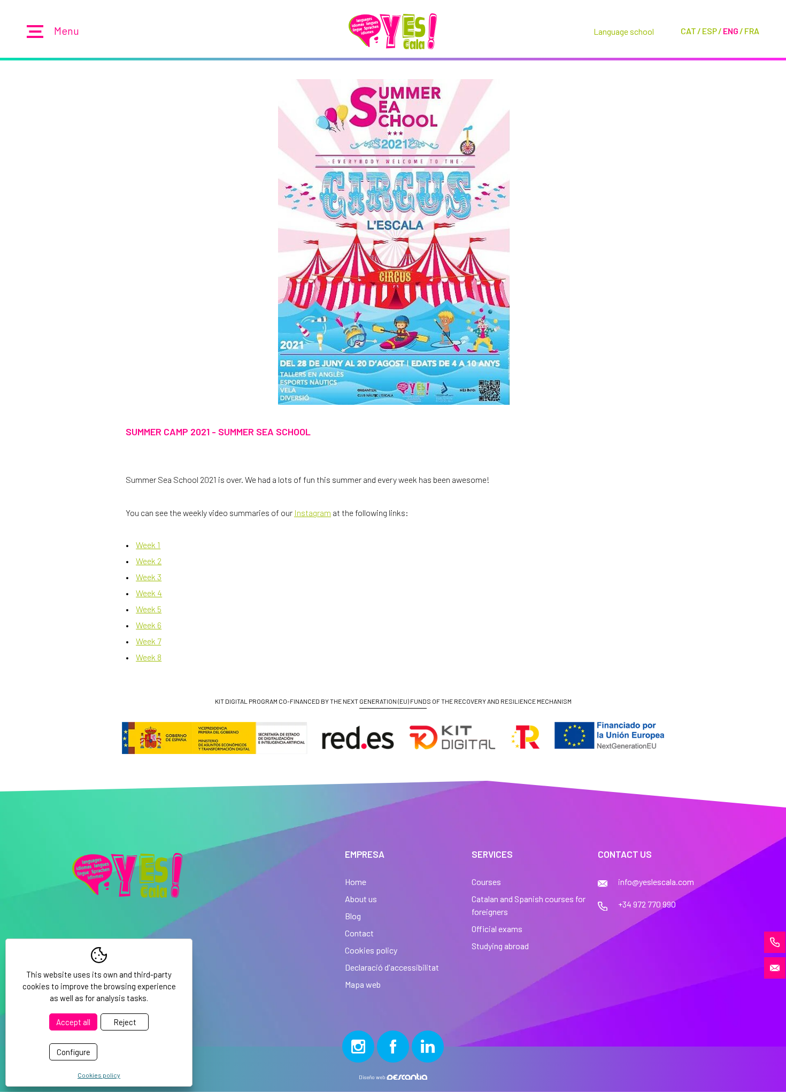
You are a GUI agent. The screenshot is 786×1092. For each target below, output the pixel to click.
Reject (124, 1022)
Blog (353, 916)
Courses (486, 881)
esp (709, 31)
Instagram (312, 512)
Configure (73, 1052)
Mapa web (363, 984)
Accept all (73, 1022)
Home (355, 881)
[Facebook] (393, 1047)
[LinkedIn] (428, 1047)
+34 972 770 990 (647, 904)
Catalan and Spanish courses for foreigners (528, 905)
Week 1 (148, 545)
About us (361, 899)
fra (751, 31)
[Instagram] (358, 1047)
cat (688, 31)
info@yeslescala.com (656, 881)
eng (730, 31)
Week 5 (148, 609)
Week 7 (148, 641)
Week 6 (148, 625)
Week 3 (148, 577)
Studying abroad (500, 946)
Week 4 (149, 593)
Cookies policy (371, 950)
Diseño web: (373, 1077)
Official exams (497, 929)
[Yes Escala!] (393, 31)
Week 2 (148, 561)
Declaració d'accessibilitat (392, 967)
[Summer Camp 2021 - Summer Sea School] (393, 242)
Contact (359, 933)
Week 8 (148, 657)
